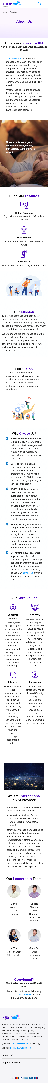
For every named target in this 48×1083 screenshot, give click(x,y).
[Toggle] (11, 1055)
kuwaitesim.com (14, 58)
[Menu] (44, 4)
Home (4, 12)
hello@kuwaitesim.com (20, 1048)
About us (13, 12)
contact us (28, 573)
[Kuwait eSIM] (12, 4)
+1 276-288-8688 (22, 994)
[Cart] (39, 4)
